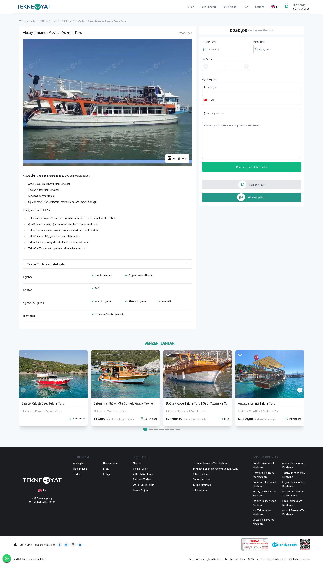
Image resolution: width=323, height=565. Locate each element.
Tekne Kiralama (202, 484)
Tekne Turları (30, 20)
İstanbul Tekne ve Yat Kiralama (210, 463)
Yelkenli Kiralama (143, 474)
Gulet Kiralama (201, 479)
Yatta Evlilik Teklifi (143, 484)
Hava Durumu (208, 6)
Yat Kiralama (200, 490)
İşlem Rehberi (214, 559)
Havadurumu (110, 463)
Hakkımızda (229, 6)
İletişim (259, 6)
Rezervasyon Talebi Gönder (251, 167)
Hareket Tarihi (209, 41)
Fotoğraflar (179, 158)
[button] (299, 390)
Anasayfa (78, 463)
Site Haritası (196, 559)
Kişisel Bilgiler (209, 79)
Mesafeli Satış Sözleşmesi (271, 559)
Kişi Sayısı (207, 59)
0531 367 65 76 (301, 8)
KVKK (250, 559)
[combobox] (206, 100)
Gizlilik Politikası (235, 559)
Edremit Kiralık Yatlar (74, 20)
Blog (245, 6)
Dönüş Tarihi (259, 41)
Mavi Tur (137, 463)
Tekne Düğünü (141, 490)
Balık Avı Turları (142, 479)
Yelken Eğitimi (201, 474)
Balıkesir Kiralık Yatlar (50, 20)
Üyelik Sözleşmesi (299, 559)
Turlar (190, 6)
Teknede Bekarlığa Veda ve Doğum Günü (215, 468)
